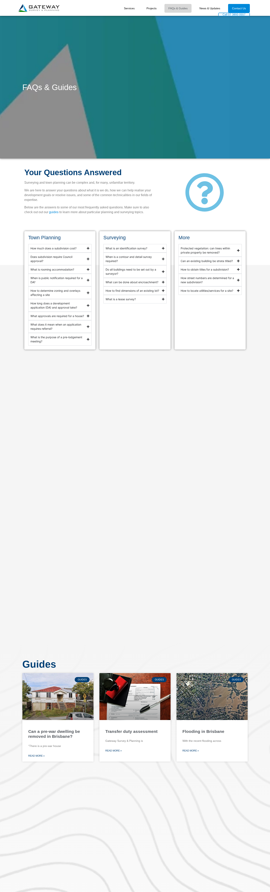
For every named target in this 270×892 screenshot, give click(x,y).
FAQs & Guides (178, 8)
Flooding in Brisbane (203, 731)
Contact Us (239, 8)
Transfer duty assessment (131, 731)
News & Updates (209, 8)
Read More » (36, 755)
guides (54, 212)
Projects (151, 8)
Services (129, 8)
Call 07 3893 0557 (234, 14)
